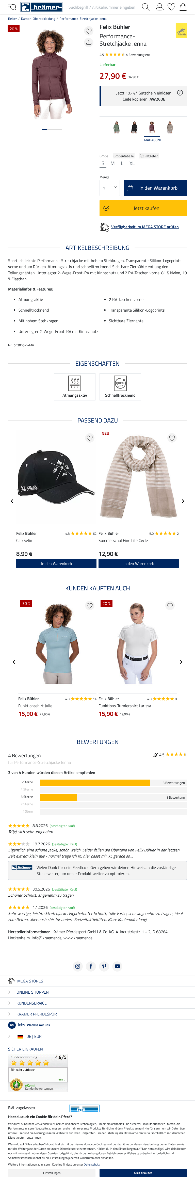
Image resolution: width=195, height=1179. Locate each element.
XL (132, 163)
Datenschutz (92, 1164)
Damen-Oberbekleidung (38, 18)
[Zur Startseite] (41, 7)
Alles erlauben (143, 1172)
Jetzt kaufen (146, 208)
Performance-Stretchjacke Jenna (83, 18)
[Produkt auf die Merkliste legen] (88, 31)
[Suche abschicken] (147, 7)
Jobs (30, 1025)
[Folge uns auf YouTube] (117, 966)
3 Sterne (27, 796)
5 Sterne (27, 782)
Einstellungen (51, 1172)
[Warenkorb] (183, 6)
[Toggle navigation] (12, 6)
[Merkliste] (171, 6)
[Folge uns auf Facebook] (91, 966)
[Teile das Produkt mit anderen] (88, 42)
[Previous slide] (104, 134)
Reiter (12, 18)
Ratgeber (151, 155)
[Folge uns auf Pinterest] (104, 966)
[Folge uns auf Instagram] (78, 966)
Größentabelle (124, 155)
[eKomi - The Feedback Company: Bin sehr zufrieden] (38, 1073)
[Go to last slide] (12, 501)
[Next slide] (183, 134)
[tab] (44, 129)
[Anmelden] (160, 6)
